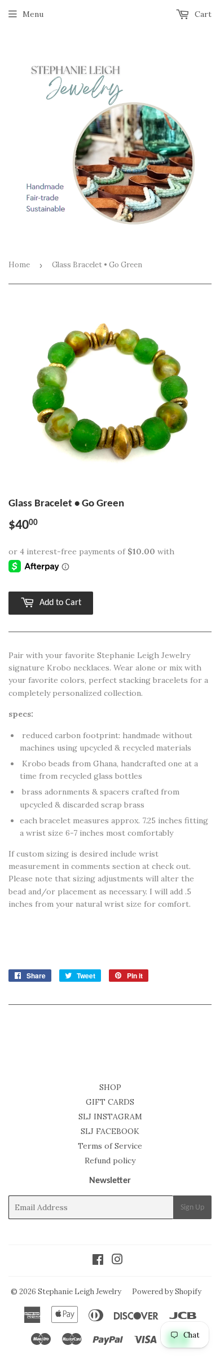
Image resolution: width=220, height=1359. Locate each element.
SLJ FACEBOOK (110, 1131)
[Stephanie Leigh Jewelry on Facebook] (98, 1261)
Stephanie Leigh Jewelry (79, 1291)
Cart (202, 14)
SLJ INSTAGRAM (110, 1116)
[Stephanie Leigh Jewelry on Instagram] (117, 1261)
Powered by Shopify (166, 1291)
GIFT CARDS (110, 1102)
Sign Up (192, 1207)
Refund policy (110, 1160)
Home (19, 265)
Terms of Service (110, 1146)
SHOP (110, 1087)
